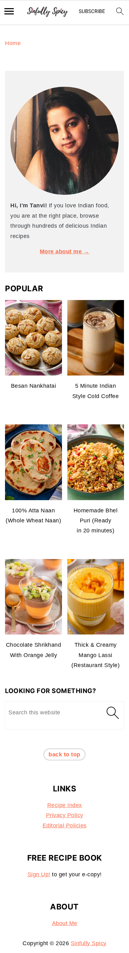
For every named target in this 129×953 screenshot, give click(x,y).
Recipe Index (64, 805)
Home (13, 43)
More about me (61, 251)
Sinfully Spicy (88, 943)
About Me (64, 923)
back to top (64, 754)
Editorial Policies (65, 825)
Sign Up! (39, 874)
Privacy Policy (64, 815)
